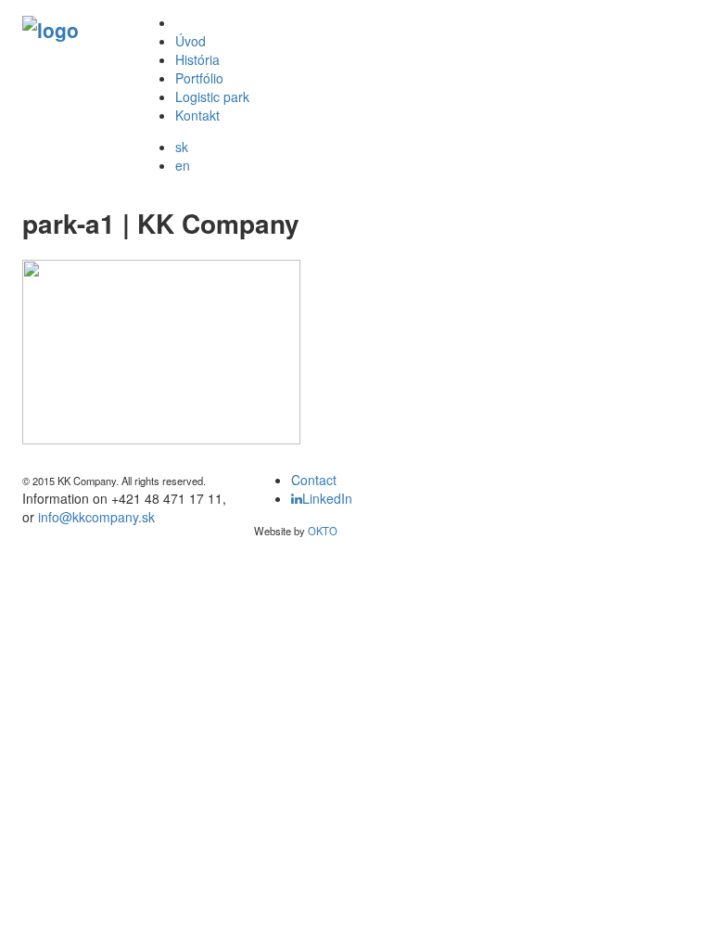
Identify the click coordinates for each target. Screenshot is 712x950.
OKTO (322, 530)
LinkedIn (327, 498)
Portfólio (199, 78)
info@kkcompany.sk (96, 516)
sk (181, 146)
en (182, 165)
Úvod (190, 41)
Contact (314, 479)
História (197, 59)
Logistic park (212, 96)
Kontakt (197, 115)
